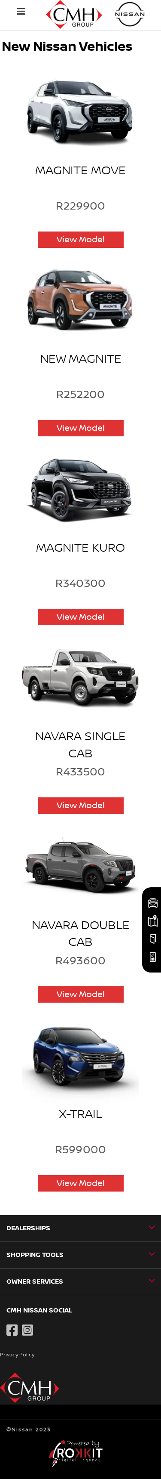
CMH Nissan (130, 14)
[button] (21, 11)
